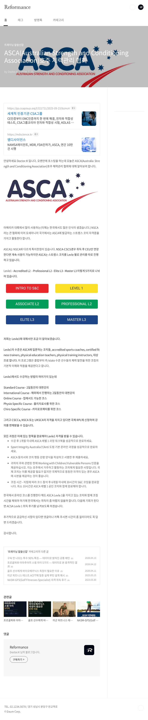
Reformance (17, 7)
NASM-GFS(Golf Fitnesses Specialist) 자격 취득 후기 (36, 580)
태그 (20, 20)
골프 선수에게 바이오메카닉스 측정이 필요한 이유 (33, 571)
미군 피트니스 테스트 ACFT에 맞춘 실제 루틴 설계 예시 (36, 575)
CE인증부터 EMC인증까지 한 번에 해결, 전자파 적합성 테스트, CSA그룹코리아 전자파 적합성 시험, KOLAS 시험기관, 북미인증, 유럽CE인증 (40, 120)
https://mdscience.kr (19, 134)
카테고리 (58, 20)
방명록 (38, 20)
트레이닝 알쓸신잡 (17, 551)
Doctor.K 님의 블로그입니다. (25, 652)
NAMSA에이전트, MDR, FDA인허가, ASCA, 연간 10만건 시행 (40, 146)
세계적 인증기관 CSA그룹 (24, 113)
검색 (132, 7)
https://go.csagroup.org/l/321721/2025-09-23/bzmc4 (38, 108)
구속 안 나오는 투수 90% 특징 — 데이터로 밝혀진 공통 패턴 (38, 558)
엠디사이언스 (16, 140)
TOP (141, 708)
